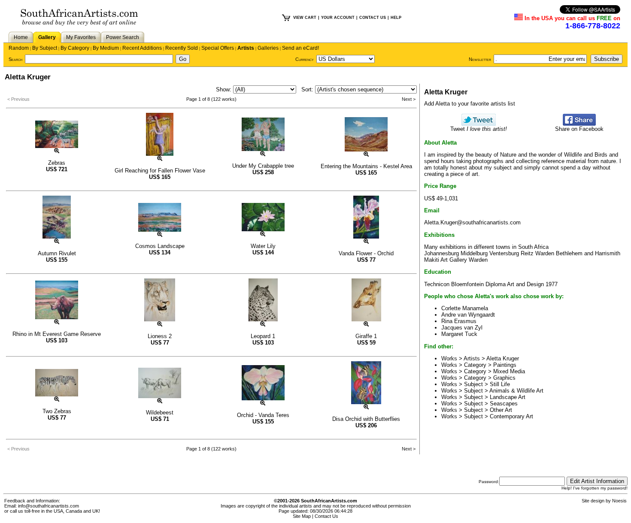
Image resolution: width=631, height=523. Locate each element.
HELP (396, 17)
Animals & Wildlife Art (516, 390)
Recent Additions (142, 48)
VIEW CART (304, 17)
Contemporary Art (511, 416)
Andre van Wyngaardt (468, 314)
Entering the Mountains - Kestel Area (366, 166)
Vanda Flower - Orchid (366, 253)
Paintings (504, 365)
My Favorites (81, 37)
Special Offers (217, 48)
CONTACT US (372, 17)
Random (19, 48)
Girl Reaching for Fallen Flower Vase (160, 170)
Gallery (47, 37)
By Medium (106, 48)
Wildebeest (159, 412)
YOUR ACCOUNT (338, 17)
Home (21, 37)
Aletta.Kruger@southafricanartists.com (472, 222)
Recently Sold (181, 48)
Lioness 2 (160, 336)
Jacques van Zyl (461, 327)
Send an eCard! (300, 48)
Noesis (619, 500)
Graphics (504, 378)
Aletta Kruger (502, 358)
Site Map (302, 516)
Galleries (268, 48)
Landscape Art (507, 397)
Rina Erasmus (458, 321)
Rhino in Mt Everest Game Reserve (56, 334)
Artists (245, 48)
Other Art (501, 410)
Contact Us (326, 516)
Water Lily (263, 246)
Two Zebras (56, 411)
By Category (75, 48)
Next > (409, 99)
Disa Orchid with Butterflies (366, 419)
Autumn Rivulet (57, 253)
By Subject (44, 48)
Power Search (122, 37)
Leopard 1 (263, 336)
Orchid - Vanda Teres (263, 415)
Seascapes (504, 403)
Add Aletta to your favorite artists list (469, 103)
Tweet (478, 129)
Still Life (500, 384)
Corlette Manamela (464, 308)
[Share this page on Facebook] (579, 124)
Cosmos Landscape (160, 246)
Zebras (56, 163)
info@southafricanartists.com (48, 505)
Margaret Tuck (459, 334)
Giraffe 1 (366, 336)
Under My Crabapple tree (263, 166)
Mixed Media (509, 371)
